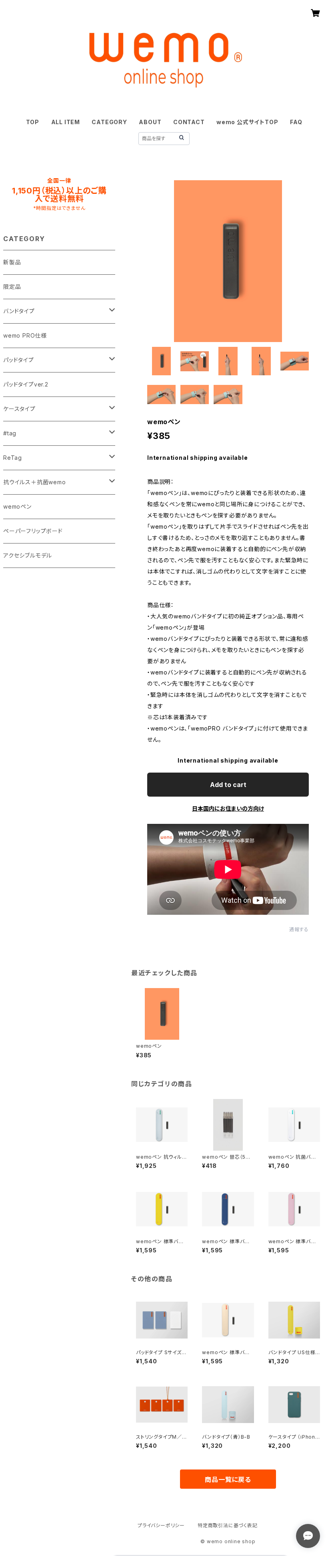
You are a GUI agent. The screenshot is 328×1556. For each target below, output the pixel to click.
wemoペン (17, 506)
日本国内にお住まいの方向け (228, 808)
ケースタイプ (19, 408)
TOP (32, 122)
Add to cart (228, 785)
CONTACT (189, 122)
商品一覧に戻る (228, 1479)
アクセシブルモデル (27, 555)
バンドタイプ (19, 311)
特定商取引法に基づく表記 (228, 1525)
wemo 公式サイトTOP (247, 122)
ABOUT (150, 122)
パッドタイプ (18, 359)
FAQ (296, 122)
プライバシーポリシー (161, 1525)
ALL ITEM (65, 122)
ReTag (12, 457)
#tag (9, 433)
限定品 (12, 286)
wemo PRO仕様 (25, 335)
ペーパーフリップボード (33, 530)
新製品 (12, 262)
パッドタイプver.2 (25, 384)
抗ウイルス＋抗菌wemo (34, 482)
